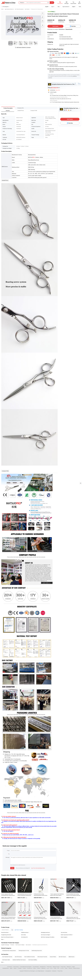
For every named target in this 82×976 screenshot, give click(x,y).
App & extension (66, 6)
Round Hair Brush (4, 932)
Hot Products (9, 966)
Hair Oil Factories (18, 956)
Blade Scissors (71, 956)
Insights (73, 966)
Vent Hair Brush (64, 932)
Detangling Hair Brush (45, 932)
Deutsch (38, 968)
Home (2, 9)
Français (24, 968)
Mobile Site (69, 966)
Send (12, 868)
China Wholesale (36, 966)
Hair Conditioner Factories (29, 956)
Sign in (79, 3)
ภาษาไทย (62, 968)
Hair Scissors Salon (6, 959)
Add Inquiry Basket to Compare (24, 47)
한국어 (51, 968)
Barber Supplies (64, 937)
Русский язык (29, 968)
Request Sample (69, 29)
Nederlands (43, 968)
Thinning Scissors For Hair (24, 950)
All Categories (5, 6)
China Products (16, 966)
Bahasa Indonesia (76, 968)
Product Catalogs (19, 929)
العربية (48, 968)
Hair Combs (23, 934)
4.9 (65, 110)
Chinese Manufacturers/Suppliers (26, 966)
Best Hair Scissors (62, 956)
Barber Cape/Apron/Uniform (66, 934)
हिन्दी (58, 968)
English (11, 968)
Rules (80, 6)
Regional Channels (56, 966)
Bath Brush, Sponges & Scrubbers (47, 937)
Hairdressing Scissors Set (37, 950)
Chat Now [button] (73, 26)
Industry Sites (49, 966)
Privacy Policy (60, 970)
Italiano (34, 968)
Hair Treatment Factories (7, 956)
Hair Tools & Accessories (19, 9)
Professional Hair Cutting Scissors (37, 9)
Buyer (52, 6)
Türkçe (66, 968)
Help (58, 6)
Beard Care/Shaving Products (7, 937)
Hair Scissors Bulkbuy (32, 959)
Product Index (63, 966)
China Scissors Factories (42, 956)
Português (19, 968)
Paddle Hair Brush (24, 932)
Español (15, 968)
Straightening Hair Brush (6, 934)
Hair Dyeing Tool (24, 937)
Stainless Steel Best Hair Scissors (19, 959)
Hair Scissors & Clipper (45, 934)
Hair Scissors (27, 9)
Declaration (54, 970)
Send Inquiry (55, 26)
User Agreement (48, 970)
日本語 (55, 968)
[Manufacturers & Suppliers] (8, 2)
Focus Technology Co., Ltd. (32, 970)
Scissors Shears (53, 956)
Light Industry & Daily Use (9, 9)
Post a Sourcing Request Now (38, 868)
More (2, 962)
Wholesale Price (43, 966)
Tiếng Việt (70, 968)
